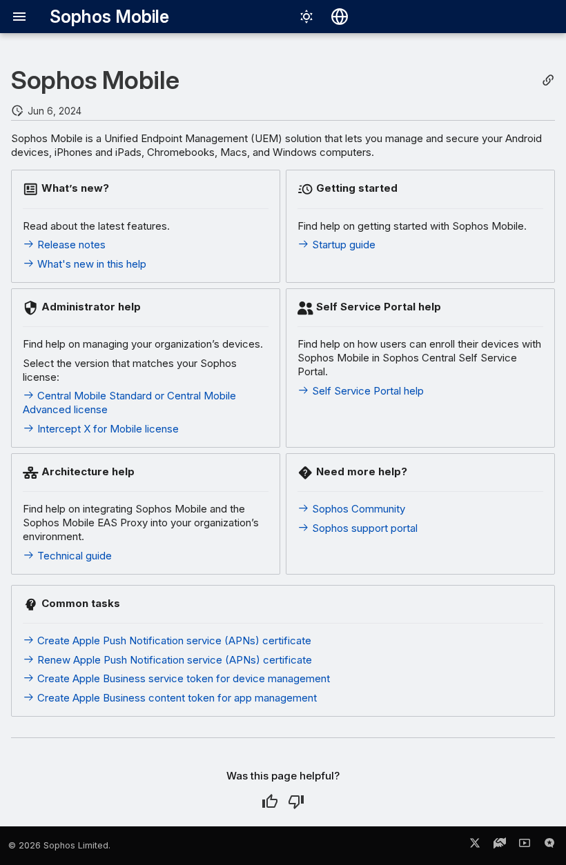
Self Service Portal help (366, 390)
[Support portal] (500, 846)
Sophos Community (357, 508)
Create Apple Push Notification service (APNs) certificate (173, 640)
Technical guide (73, 555)
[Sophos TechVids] (525, 846)
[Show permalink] (548, 80)
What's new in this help (90, 263)
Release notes (70, 244)
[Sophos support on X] (475, 846)
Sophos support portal (363, 528)
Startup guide (342, 244)
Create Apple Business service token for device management (182, 678)
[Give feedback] (549, 846)
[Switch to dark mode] (306, 16)
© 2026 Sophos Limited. (59, 845)
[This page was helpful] (270, 801)
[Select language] (339, 16)
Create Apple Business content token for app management (176, 697)
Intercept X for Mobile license (107, 428)
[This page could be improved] (296, 801)
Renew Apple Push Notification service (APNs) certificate (173, 659)
